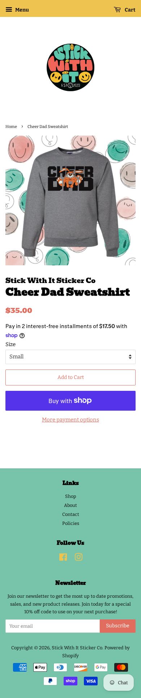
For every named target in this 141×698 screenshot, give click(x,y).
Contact (70, 514)
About (70, 505)
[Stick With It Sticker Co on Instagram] (78, 558)
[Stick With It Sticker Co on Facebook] (63, 558)
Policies (70, 523)
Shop (70, 496)
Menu (21, 10)
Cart (130, 10)
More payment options (70, 419)
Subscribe (117, 626)
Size (10, 344)
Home (11, 126)
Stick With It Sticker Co (77, 647)
